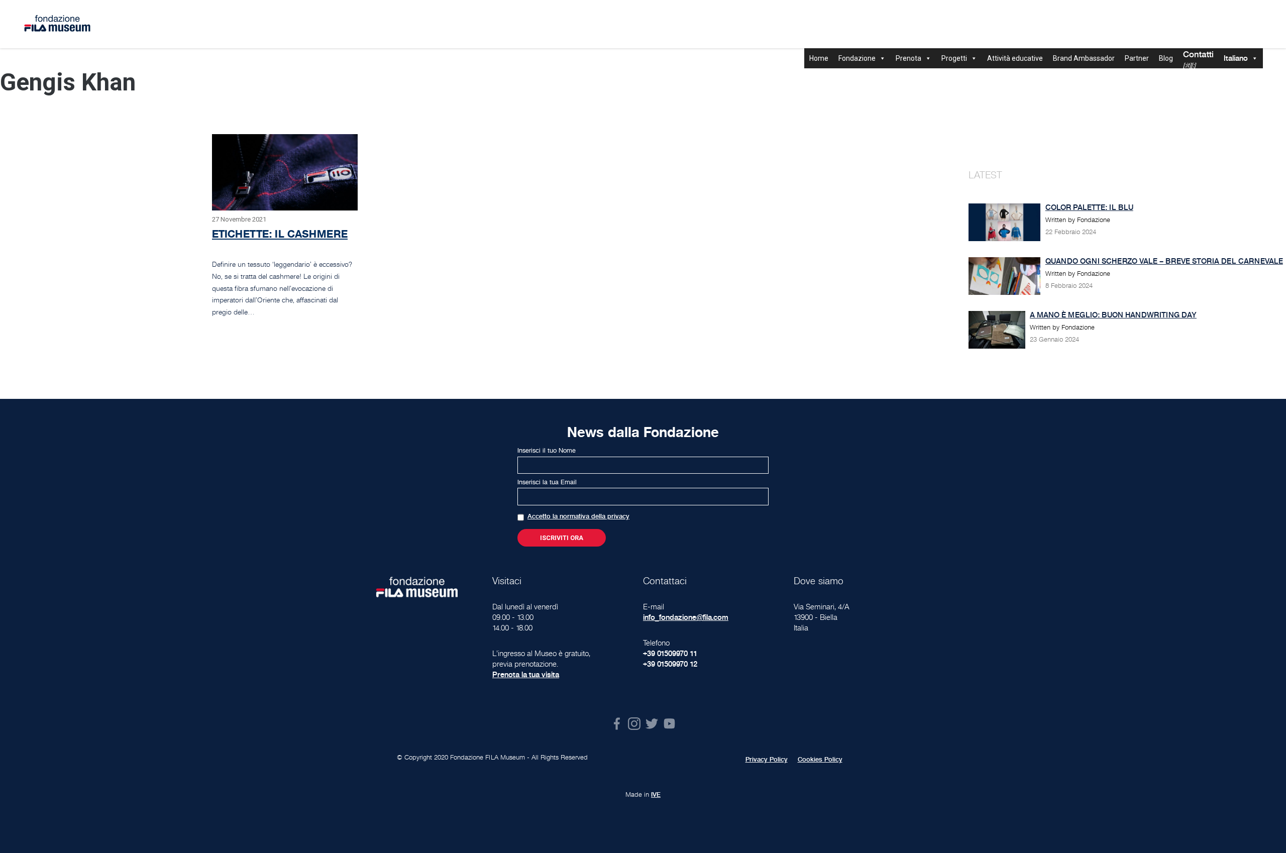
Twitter (652, 723)
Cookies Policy (820, 760)
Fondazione (857, 58)
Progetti (954, 58)
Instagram (634, 723)
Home (818, 58)
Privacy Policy (766, 760)
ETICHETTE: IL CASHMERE (280, 234)
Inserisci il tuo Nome (546, 451)
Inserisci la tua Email (547, 482)
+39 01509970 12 (670, 664)
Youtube (669, 723)
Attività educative (1015, 58)
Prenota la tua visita (525, 674)
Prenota (908, 58)
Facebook (616, 723)
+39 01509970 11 (670, 653)
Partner (1137, 58)
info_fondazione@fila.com (685, 617)
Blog (1166, 58)
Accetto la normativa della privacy (578, 516)
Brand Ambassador (1084, 58)
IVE (656, 795)
